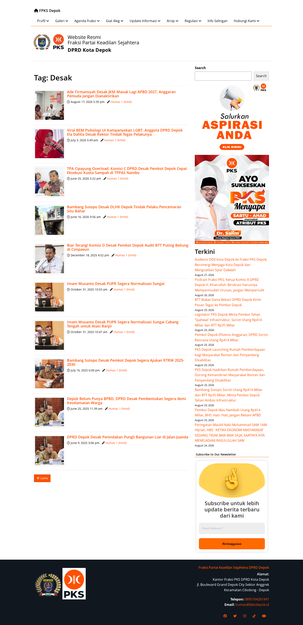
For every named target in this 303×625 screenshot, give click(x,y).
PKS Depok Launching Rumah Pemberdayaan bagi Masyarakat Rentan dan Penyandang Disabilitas (230, 354)
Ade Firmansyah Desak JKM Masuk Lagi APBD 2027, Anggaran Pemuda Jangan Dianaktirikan (121, 93)
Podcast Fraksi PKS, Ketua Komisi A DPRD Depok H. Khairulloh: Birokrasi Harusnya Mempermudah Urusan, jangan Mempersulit (229, 284)
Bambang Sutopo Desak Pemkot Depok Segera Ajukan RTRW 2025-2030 (125, 362)
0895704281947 (257, 599)
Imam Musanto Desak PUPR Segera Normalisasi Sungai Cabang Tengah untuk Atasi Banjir (123, 323)
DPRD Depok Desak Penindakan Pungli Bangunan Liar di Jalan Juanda (127, 436)
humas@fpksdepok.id (252, 604)
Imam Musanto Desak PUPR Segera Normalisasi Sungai (115, 283)
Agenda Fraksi (85, 21)
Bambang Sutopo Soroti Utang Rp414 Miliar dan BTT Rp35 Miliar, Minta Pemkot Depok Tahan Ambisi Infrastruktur (228, 395)
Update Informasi (143, 21)
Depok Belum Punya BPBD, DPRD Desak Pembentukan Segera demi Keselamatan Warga (126, 400)
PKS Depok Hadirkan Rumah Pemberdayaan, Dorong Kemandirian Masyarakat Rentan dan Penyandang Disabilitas (230, 375)
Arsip (171, 21)
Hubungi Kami (245, 21)
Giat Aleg (113, 21)
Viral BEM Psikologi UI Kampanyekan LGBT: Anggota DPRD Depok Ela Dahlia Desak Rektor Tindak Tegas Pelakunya (125, 132)
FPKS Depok (49, 10)
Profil (41, 21)
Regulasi (191, 21)
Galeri (60, 21)
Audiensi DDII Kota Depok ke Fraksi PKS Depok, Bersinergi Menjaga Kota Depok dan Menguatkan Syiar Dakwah (231, 264)
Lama (44, 478)
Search (200, 68)
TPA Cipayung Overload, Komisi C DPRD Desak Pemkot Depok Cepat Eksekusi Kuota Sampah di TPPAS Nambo (127, 170)
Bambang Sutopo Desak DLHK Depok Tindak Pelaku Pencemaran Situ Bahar (124, 208)
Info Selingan (218, 21)
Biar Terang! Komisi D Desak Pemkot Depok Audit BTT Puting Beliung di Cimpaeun (127, 247)
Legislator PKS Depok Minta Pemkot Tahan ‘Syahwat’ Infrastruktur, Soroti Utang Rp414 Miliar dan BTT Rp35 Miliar (228, 319)
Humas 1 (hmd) (121, 102)
